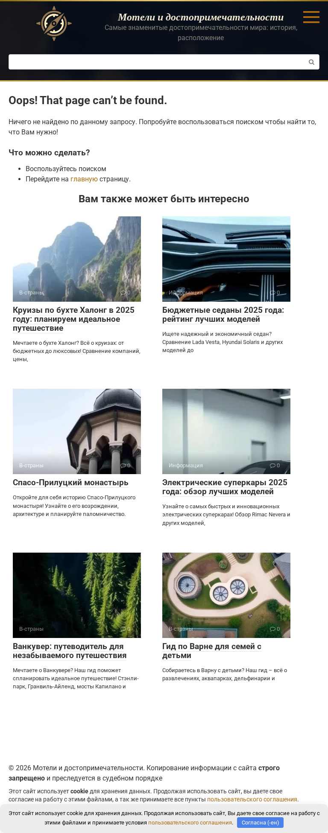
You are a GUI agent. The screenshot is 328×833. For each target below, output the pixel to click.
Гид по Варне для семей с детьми (211, 650)
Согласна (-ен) (260, 822)
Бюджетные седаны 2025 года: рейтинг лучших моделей (223, 314)
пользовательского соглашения (252, 799)
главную (84, 179)
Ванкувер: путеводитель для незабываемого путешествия (70, 650)
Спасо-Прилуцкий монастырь (71, 482)
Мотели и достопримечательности (201, 16)
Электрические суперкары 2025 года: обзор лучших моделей (224, 487)
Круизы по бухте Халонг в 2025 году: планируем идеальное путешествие (74, 319)
